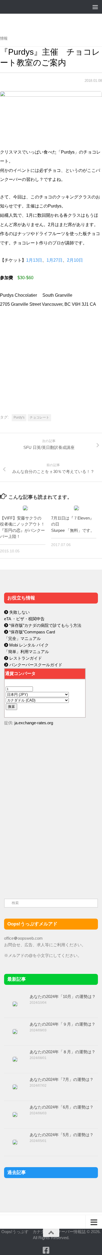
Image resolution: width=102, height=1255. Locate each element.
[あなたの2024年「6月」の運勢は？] (15, 1114)
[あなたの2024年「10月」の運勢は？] (15, 1004)
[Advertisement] (45, 846)
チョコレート (39, 417)
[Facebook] (46, 1250)
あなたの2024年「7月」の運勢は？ (62, 1079)
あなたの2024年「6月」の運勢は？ (62, 1107)
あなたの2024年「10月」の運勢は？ (63, 996)
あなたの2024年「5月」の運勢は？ (62, 1134)
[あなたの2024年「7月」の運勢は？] (15, 1087)
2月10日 (75, 260)
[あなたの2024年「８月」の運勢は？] (15, 1059)
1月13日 (34, 260)
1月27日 (55, 260)
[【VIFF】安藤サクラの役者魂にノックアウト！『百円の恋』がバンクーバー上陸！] (25, 508)
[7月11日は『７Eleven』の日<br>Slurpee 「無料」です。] (76, 508)
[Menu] (95, 7)
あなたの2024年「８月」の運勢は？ (62, 1051)
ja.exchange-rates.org (33, 722)
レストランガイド (25, 658)
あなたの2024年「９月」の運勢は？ (62, 1024)
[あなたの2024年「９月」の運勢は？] (15, 1031)
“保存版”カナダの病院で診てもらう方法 (44, 625)
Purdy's (19, 417)
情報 (4, 38)
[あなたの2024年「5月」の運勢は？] (15, 1142)
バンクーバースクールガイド (35, 664)
